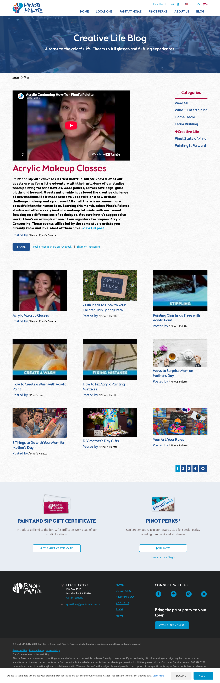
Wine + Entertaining (191, 110)
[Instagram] (188, 594)
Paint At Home (130, 12)
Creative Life (188, 131)
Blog (200, 12)
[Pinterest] (173, 594)
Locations (104, 12)
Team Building (186, 124)
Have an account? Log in (163, 557)
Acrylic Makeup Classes (59, 168)
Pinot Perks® (125, 597)
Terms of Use (20, 650)
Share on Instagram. (88, 246)
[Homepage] (28, 8)
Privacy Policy (36, 650)
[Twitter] (203, 594)
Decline (181, 675)
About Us (181, 12)
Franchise (158, 4)
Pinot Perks (157, 12)
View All (181, 103)
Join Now (163, 548)
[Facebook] (158, 594)
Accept (203, 675)
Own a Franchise (172, 625)
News (120, 616)
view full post (93, 228)
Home (84, 12)
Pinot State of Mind (190, 138)
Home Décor (185, 117)
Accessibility (53, 650)
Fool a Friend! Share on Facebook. (52, 246)
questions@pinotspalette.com (83, 604)
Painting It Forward (190, 145)
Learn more (158, 675)
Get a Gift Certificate (56, 548)
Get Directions (74, 597)
